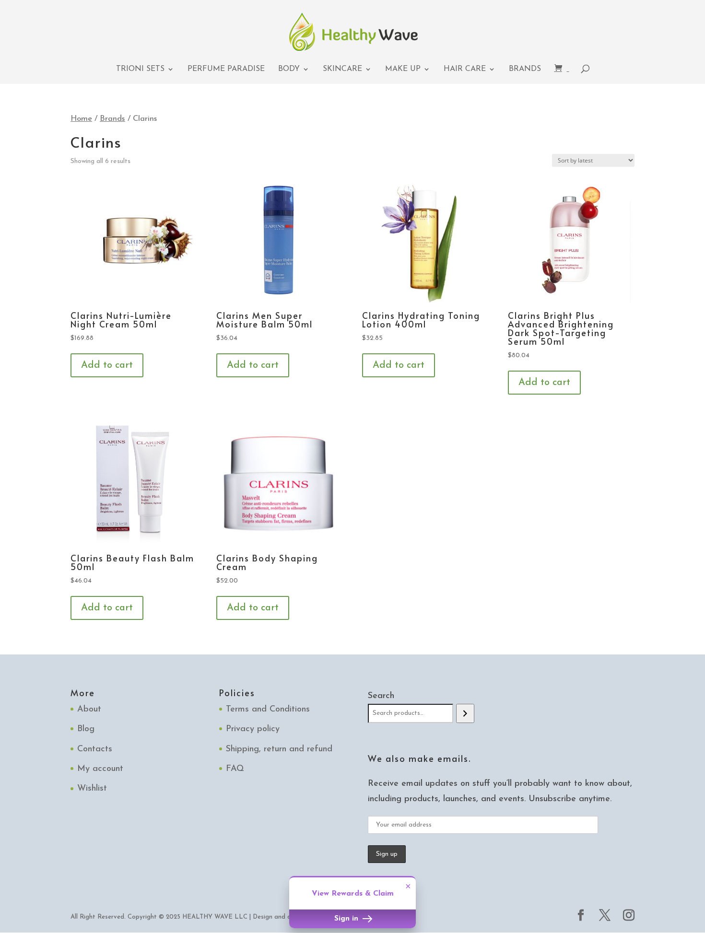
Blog (85, 729)
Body (289, 69)
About (89, 709)
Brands (525, 69)
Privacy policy (253, 729)
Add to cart (107, 365)
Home (81, 119)
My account (100, 769)
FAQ (235, 769)
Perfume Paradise (226, 69)
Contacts (94, 749)
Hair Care (465, 69)
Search (381, 696)
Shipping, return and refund (279, 749)
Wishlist (92, 788)
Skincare (342, 69)
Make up (403, 69)
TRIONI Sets (140, 69)
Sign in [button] (347, 918)
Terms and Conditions (268, 709)
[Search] (465, 713)
